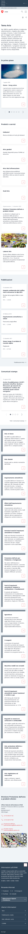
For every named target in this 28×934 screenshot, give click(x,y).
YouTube (5, 894)
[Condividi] (26, 17)
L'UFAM (4, 923)
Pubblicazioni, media (8, 915)
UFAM (6, 12)
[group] (14, 86)
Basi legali (3, 931)
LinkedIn (13, 894)
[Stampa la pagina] (22, 17)
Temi (3, 911)
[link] (14, 441)
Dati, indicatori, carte (8, 919)
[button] (9, 112)
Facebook (6, 891)
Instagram (19, 891)
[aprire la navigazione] (26, 11)
